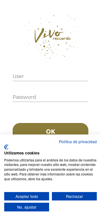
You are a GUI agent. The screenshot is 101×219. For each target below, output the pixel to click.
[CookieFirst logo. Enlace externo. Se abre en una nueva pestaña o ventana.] (6, 147)
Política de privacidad (78, 141)
